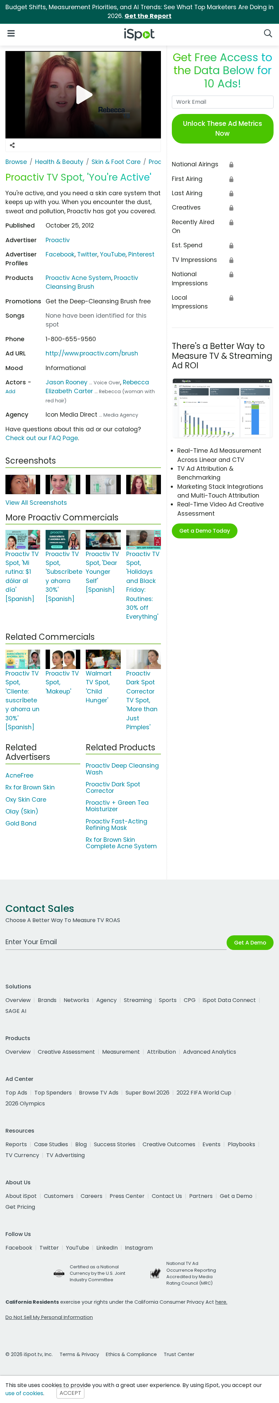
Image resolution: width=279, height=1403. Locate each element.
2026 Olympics (25, 1103)
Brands (47, 1000)
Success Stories (114, 1144)
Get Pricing (20, 1207)
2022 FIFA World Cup (204, 1093)
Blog (81, 1144)
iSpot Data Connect (229, 1000)
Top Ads (16, 1093)
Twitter (87, 254)
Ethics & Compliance (131, 1354)
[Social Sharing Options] (12, 145)
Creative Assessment (66, 1052)
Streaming (138, 1000)
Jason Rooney (66, 382)
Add (10, 391)
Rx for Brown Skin (30, 787)
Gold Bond (20, 823)
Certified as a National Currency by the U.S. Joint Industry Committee (97, 1273)
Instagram (139, 1248)
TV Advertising (65, 1155)
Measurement (121, 1052)
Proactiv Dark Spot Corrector (113, 787)
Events (211, 1144)
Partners (201, 1196)
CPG (190, 1000)
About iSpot (21, 1196)
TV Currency (22, 1155)
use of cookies (24, 1393)
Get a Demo (236, 1196)
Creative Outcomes (169, 1144)
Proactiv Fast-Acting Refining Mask (116, 824)
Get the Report (148, 16)
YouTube (113, 254)
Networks (76, 1000)
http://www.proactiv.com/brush (92, 353)
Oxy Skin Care (25, 800)
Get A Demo (250, 943)
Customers (58, 1196)
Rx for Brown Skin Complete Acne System (121, 843)
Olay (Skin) (21, 811)
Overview (18, 1000)
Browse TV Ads (98, 1093)
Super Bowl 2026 (147, 1093)
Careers (91, 1196)
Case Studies (51, 1144)
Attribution (161, 1052)
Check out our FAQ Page (41, 438)
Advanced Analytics (209, 1052)
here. (221, 1302)
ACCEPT (70, 1393)
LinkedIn (107, 1248)
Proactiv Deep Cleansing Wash (122, 769)
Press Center (127, 1196)
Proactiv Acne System (78, 278)
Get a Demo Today (204, 531)
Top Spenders (53, 1093)
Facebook (60, 254)
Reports (16, 1144)
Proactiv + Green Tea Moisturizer (117, 806)
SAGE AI (15, 1011)
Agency (106, 1000)
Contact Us (167, 1196)
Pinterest (141, 254)
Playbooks (241, 1144)
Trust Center (179, 1354)
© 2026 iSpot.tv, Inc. (29, 1354)
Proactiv (58, 240)
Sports (168, 1000)
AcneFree (19, 775)
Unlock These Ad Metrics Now (222, 128)
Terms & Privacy (79, 1354)
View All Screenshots (36, 503)
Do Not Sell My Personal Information (49, 1317)
